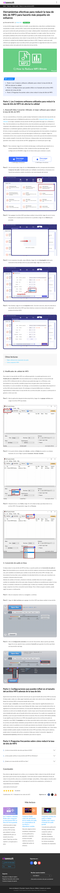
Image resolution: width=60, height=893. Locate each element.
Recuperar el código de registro (9, 876)
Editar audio (15, 6)
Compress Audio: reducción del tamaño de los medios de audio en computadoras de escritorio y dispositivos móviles (29, 821)
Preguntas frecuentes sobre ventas (10, 879)
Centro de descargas (9, 862)
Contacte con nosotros (45, 888)
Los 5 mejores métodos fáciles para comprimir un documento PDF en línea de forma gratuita (10, 819)
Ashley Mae (19, 22)
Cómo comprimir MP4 (13, 362)
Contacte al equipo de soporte (9, 881)
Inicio (4, 6)
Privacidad (22, 888)
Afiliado (37, 888)
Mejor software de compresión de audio (18, 360)
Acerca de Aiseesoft (14, 888)
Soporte (27, 888)
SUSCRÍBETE (36, 875)
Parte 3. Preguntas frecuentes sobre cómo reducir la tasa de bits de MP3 (29, 92)
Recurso (9, 6)
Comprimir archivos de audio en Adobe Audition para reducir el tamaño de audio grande (49, 820)
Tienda (9, 866)
